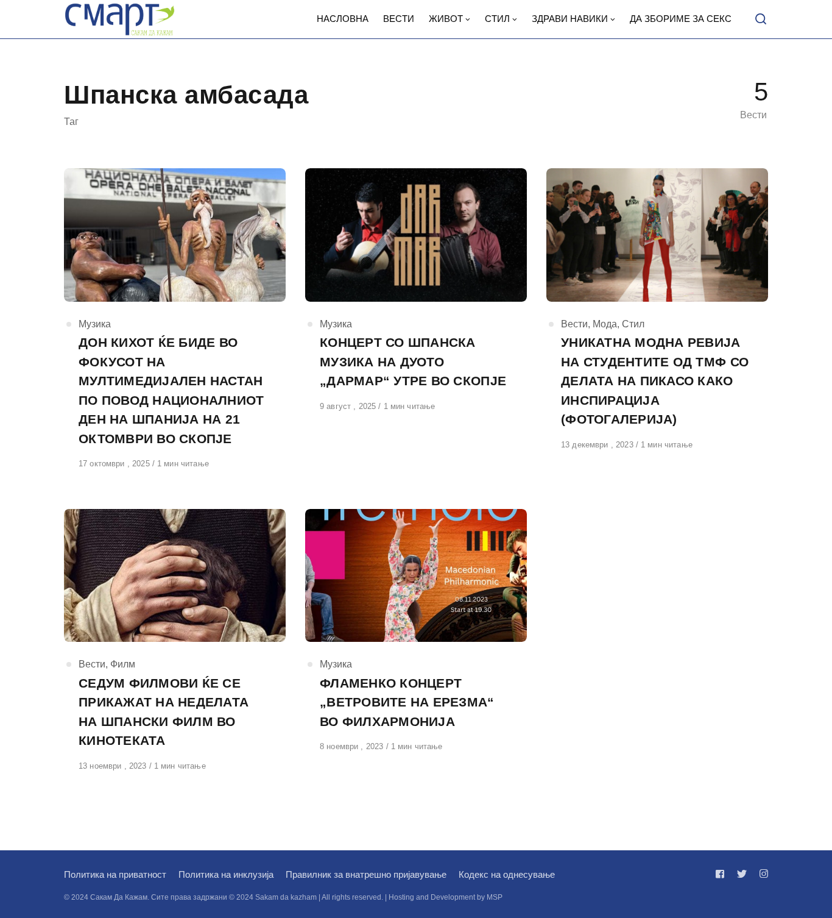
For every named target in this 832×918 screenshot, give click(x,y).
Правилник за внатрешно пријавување (366, 874)
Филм (122, 664)
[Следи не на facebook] (722, 874)
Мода (605, 324)
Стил (633, 324)
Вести (574, 324)
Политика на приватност (115, 874)
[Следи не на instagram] (761, 874)
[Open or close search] (760, 19)
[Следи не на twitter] (742, 874)
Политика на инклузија (225, 874)
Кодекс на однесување (507, 874)
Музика (95, 324)
